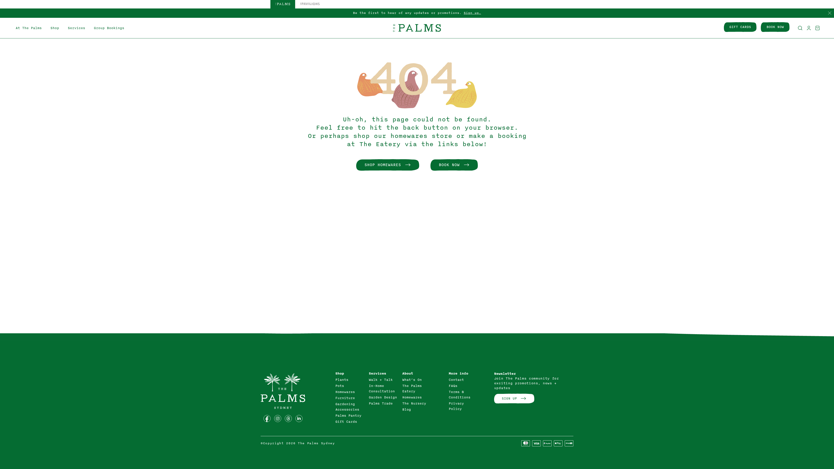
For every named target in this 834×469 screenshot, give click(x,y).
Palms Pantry (348, 415)
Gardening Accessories (347, 406)
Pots (339, 385)
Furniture (345, 398)
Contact (456, 379)
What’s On (412, 379)
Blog (406, 409)
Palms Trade (381, 403)
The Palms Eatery (412, 388)
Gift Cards (346, 421)
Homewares (345, 392)
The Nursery (414, 403)
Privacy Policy (456, 406)
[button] (800, 28)
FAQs (453, 385)
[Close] (829, 13)
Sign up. (472, 12)
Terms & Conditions (459, 394)
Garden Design (383, 397)
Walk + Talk (381, 379)
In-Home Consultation (382, 388)
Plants (341, 379)
